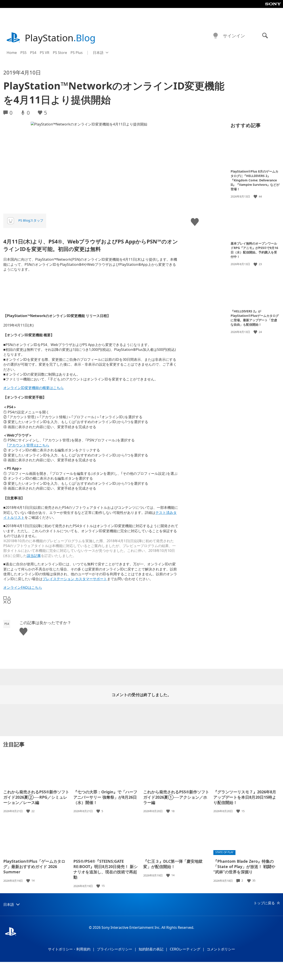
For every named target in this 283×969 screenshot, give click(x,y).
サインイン (234, 36)
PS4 (33, 52)
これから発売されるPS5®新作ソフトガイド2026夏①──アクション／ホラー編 (176, 797)
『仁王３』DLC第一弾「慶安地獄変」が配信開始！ (173, 864)
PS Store (60, 52)
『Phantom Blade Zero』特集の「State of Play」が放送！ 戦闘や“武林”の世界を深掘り (244, 866)
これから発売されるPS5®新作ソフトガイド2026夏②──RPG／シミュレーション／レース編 (36, 797)
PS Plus (77, 52)
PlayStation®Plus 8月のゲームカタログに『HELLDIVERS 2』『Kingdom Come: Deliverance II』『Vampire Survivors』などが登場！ (255, 180)
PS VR (44, 52)
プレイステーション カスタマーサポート (74, 578)
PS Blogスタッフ (30, 220)
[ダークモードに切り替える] (215, 36)
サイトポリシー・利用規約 (69, 949)
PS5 (23, 52)
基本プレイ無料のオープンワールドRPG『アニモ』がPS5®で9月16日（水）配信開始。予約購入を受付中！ (254, 250)
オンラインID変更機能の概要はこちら (33, 387)
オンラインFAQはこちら (22, 587)
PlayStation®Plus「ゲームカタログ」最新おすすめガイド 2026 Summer (34, 866)
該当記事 (34, 555)
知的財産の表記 (151, 949)
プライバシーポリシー (114, 949)
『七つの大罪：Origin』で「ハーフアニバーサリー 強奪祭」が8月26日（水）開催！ (105, 797)
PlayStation (60, 37)
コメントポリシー (221, 949)
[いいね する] (256, 196)
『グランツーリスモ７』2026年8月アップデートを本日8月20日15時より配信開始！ (244, 797)
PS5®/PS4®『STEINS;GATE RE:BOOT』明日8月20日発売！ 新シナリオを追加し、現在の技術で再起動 (105, 869)
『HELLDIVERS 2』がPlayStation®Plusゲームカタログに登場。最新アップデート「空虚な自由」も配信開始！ (255, 318)
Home (12, 52)
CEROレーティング (185, 949)
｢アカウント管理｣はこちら (28, 445)
